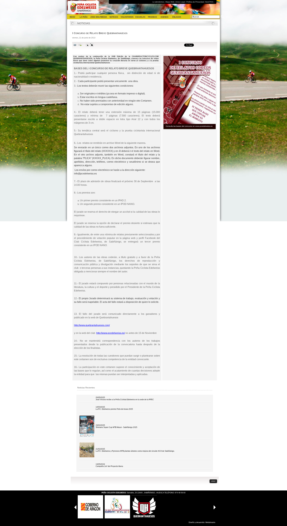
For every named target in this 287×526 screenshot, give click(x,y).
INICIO (72, 17)
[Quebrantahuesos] (144, 518)
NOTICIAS (114, 17)
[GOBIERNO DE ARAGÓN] (90, 518)
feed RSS (209, 2)
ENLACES (176, 17)
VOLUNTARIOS (127, 17)
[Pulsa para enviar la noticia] (80, 45)
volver (213, 481)
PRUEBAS (152, 17)
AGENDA (164, 17)
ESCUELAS (140, 17)
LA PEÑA (84, 17)
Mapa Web (169, 2)
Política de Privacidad (195, 2)
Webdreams (210, 522)
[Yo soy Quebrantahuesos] (117, 518)
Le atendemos (158, 2)
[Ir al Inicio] (83, 13)
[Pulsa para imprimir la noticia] (75, 45)
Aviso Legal (180, 2)
